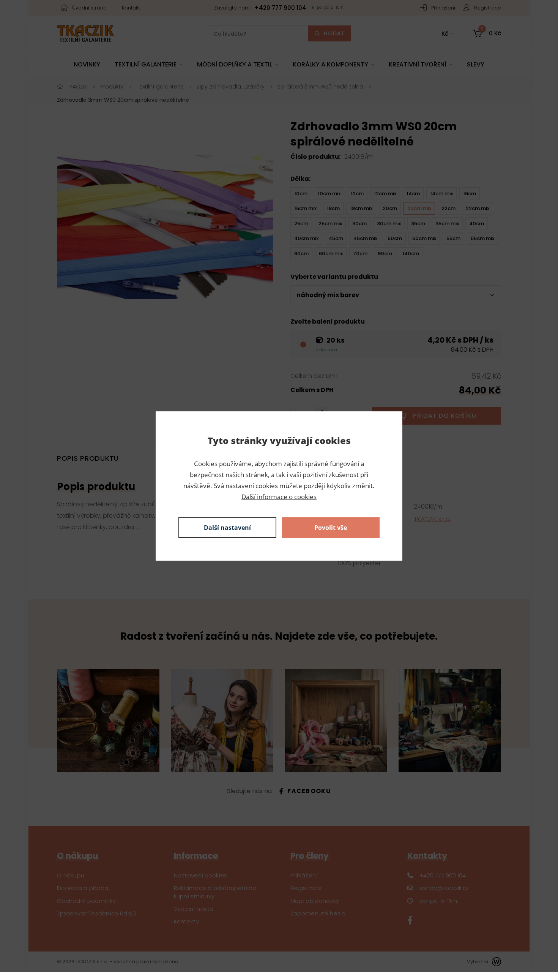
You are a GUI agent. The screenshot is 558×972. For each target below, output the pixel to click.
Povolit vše (330, 527)
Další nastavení (227, 527)
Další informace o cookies (279, 496)
